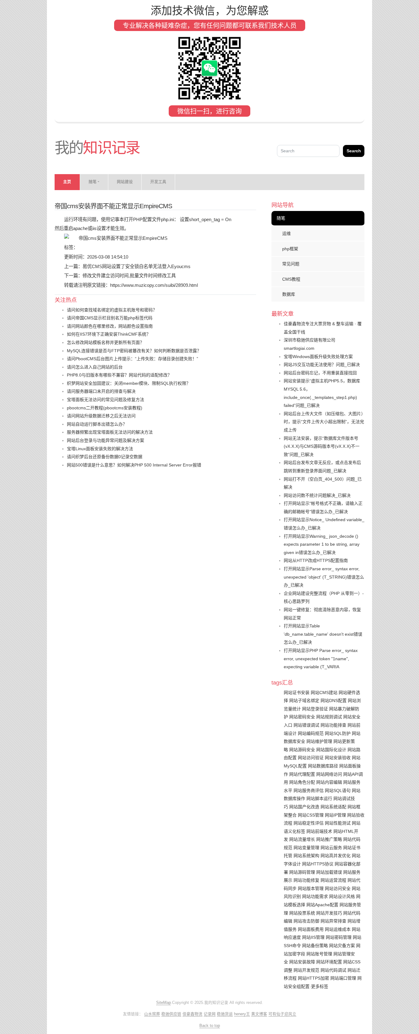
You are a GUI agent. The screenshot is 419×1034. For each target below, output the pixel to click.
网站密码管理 (339, 937)
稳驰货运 (225, 1014)
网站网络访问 (329, 774)
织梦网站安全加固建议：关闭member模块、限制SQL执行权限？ (128, 383)
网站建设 (125, 182)
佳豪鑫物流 (192, 1014)
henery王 (242, 1014)
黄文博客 (259, 1014)
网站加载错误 (329, 872)
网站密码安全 (302, 716)
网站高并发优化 (336, 855)
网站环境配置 (329, 961)
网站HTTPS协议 (317, 863)
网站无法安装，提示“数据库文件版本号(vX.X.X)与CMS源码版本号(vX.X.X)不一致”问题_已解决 (321, 446)
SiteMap (163, 1003)
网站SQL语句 (338, 790)
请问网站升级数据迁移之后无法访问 (101, 415)
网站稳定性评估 (309, 823)
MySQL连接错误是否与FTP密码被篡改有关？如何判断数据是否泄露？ (134, 350)
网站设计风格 (342, 896)
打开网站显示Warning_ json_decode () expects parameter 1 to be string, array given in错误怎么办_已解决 (321, 544)
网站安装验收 (338, 757)
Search (354, 150)
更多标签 (319, 986)
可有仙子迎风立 (282, 1014)
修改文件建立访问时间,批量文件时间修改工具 (129, 275)
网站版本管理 (311, 888)
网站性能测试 (338, 823)
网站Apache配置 (322, 904)
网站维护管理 (319, 741)
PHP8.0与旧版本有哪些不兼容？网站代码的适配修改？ (119, 375)
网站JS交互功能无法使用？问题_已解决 (322, 364)
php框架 (290, 248)
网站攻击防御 (306, 921)
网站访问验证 (311, 757)
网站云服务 (331, 847)
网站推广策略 (329, 839)
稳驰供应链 (171, 1014)
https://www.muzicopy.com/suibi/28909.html (154, 285)
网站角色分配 (302, 782)
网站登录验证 (315, 708)
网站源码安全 (302, 749)
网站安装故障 (302, 961)
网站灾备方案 (342, 945)
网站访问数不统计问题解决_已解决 (317, 495)
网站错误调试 (306, 725)
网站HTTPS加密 (313, 978)
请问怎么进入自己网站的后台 (95, 367)
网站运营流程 (333, 880)
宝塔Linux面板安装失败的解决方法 (100, 448)
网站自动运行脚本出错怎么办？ (97, 424)
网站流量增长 (302, 839)
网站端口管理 (343, 978)
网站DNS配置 (334, 700)
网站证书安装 (296, 692)
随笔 (281, 218)
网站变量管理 (306, 847)
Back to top (209, 1026)
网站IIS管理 (313, 937)
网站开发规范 (306, 970)
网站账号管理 (319, 953)
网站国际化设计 (331, 749)
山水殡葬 (152, 1014)
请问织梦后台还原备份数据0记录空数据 (104, 456)
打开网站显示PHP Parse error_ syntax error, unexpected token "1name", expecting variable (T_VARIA (321, 658)
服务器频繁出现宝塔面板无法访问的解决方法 (110, 432)
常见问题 (290, 263)
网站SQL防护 (338, 733)
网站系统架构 (306, 855)
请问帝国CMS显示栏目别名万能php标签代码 (109, 317)
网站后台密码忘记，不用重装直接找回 (320, 372)
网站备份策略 (315, 945)
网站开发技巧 (329, 913)
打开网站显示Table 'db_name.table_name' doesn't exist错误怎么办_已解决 (323, 634)
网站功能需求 (315, 896)
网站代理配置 (302, 774)
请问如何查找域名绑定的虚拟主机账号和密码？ (112, 309)
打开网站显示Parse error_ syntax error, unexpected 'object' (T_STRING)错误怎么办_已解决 (324, 576)
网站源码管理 (302, 872)
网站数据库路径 (323, 765)
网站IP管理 (335, 815)
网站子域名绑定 (304, 700)
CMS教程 (291, 279)
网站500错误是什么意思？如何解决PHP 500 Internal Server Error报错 (134, 464)
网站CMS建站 (324, 692)
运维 (286, 233)
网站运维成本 (338, 929)
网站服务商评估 (309, 790)
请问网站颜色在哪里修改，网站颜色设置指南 (110, 326)
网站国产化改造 (304, 806)
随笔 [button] (93, 182)
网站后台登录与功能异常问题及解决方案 (105, 440)
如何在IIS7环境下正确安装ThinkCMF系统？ (109, 334)
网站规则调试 (329, 716)
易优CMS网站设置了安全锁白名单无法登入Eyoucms (136, 266)
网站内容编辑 (329, 782)
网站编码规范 (311, 733)
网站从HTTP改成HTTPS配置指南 (316, 560)
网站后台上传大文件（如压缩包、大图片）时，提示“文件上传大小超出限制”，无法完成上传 (324, 421)
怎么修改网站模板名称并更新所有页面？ (105, 342)
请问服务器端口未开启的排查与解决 (101, 391)
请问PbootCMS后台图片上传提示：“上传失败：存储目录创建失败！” (132, 358)
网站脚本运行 (319, 798)
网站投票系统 (302, 913)
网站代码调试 (333, 970)
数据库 (288, 294)
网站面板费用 (311, 929)
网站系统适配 (333, 806)
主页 (67, 182)
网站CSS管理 (311, 815)
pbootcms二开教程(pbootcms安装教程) (104, 407)
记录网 (210, 1014)
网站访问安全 (338, 888)
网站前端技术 (319, 831)
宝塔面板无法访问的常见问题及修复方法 (105, 399)
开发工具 (158, 182)
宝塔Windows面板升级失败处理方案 (318, 356)
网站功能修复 (306, 880)
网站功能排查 (333, 725)
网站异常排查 (333, 921)
